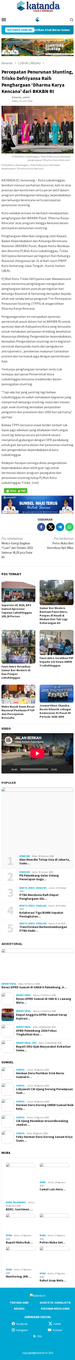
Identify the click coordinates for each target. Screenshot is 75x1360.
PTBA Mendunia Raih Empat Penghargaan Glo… (39, 897)
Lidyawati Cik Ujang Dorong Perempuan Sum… (44, 1091)
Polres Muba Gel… (52, 1242)
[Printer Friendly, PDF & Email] (15, 490)
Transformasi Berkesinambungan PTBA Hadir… (43, 929)
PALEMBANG (19, 1202)
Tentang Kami (19, 1302)
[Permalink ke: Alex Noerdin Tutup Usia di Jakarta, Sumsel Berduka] (37, 819)
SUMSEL (20, 1069)
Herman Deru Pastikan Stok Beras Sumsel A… (40, 1075)
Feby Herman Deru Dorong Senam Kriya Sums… (44, 1138)
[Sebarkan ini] (41, 527)
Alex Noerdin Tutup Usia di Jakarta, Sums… (44, 861)
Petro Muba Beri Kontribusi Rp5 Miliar (60, 543)
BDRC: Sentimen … (19, 1209)
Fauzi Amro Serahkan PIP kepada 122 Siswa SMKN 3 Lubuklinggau (56, 661)
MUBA (9, 1202)
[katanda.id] (37, 19)
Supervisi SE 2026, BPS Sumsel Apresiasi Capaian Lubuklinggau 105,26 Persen (16, 610)
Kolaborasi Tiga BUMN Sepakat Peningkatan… (41, 914)
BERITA (23, 887)
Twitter (57, 1324)
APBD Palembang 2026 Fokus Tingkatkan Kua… (36, 1032)
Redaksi (19, 1308)
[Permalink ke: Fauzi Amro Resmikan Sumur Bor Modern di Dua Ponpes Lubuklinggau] (18, 647)
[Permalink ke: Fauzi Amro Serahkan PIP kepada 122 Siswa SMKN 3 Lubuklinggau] (57, 642)
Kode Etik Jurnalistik (55, 1302)
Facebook (22, 1324)
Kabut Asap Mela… (53, 1280)
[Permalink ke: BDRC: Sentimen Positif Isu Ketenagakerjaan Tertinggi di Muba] (20, 1181)
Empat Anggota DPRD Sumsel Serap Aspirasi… (41, 1016)
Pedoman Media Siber (55, 1308)
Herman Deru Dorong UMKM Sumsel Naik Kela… (45, 1107)
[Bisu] (61, 769)
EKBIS (31, 887)
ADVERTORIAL (11, 944)
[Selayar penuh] (68, 769)
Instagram (22, 1330)
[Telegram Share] (60, 527)
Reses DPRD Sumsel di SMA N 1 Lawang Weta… (43, 1000)
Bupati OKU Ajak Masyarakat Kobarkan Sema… (43, 1048)
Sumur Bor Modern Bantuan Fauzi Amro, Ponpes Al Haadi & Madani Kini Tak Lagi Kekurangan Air (54, 615)
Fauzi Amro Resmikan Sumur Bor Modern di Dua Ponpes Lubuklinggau (15, 672)
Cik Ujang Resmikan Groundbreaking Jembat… (42, 1123)
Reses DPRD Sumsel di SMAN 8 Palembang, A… (34, 987)
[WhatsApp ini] (69, 527)
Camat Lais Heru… (53, 1189)
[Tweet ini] (50, 527)
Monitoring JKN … (18, 1276)
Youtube (57, 1330)
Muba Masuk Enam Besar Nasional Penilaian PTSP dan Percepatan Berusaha (18, 712)
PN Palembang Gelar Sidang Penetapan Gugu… (39, 877)
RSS (40, 1336)
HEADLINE (24, 856)
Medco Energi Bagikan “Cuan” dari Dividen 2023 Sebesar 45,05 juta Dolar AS (17, 548)
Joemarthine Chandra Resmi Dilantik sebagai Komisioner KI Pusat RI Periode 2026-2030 (55, 711)
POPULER (8, 783)
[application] (37, 753)
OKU (34, 1042)
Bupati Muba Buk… (19, 1242)
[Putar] (7, 769)
